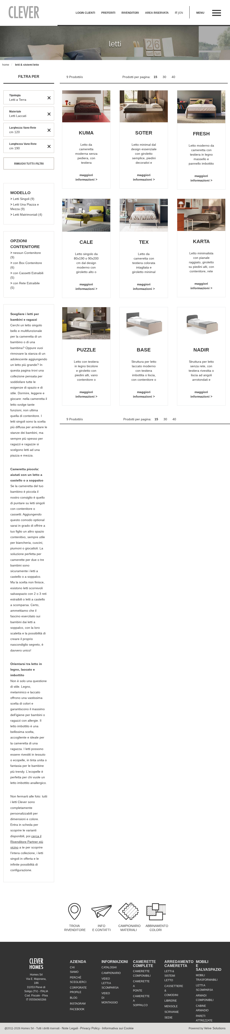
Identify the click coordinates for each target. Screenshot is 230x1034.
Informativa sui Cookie (118, 1028)
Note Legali (70, 1028)
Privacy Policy (90, 1028)
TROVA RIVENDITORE (75, 928)
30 (165, 77)
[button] (20, 193)
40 (173, 77)
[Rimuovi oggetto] (49, 97)
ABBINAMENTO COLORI (157, 928)
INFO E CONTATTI (101, 928)
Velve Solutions (215, 1028)
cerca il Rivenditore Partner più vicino (26, 841)
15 (156, 77)
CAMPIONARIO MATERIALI (129, 928)
